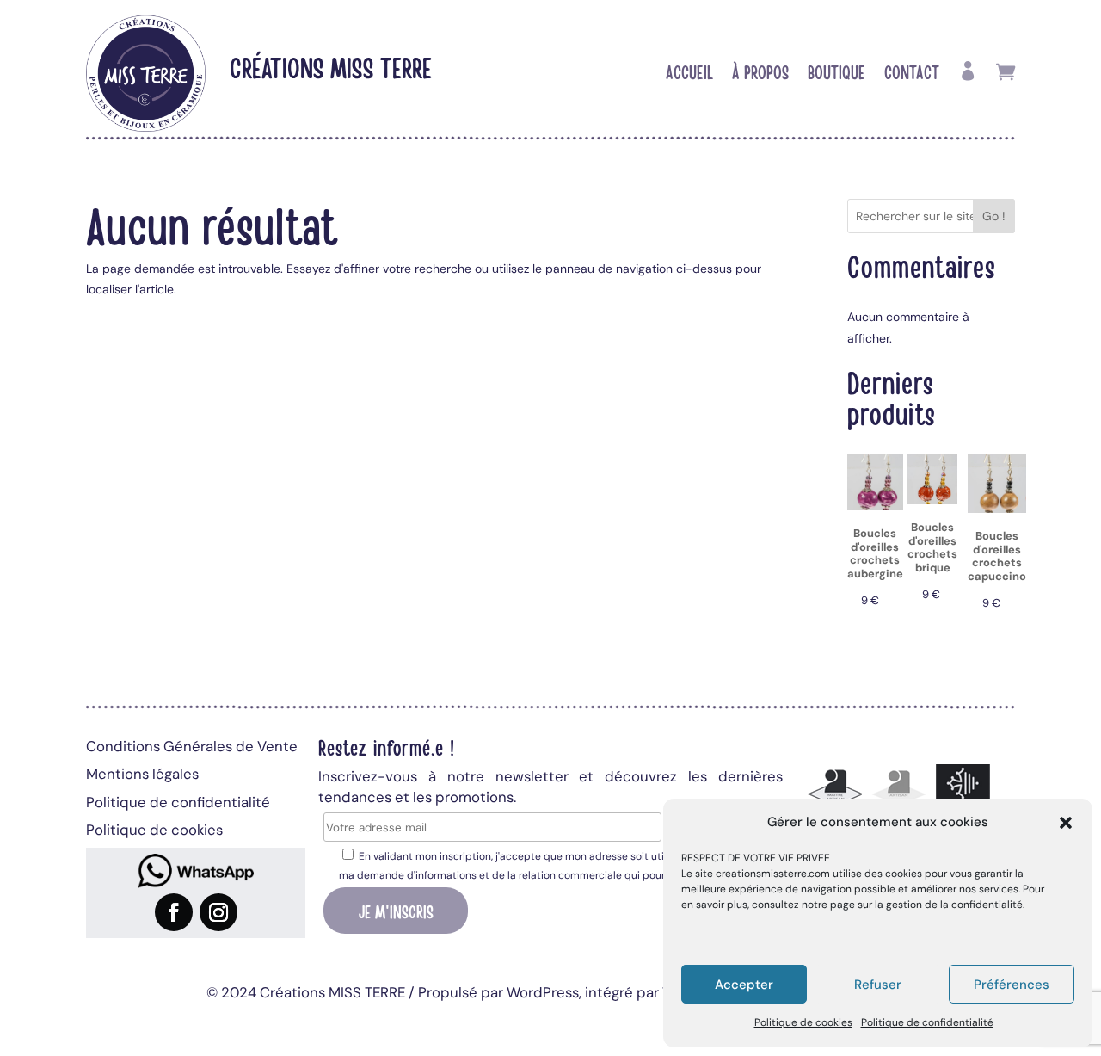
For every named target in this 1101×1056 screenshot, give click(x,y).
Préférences (1011, 984)
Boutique (836, 74)
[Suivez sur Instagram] (218, 912)
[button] (1065, 822)
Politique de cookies (803, 1022)
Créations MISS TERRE (331, 66)
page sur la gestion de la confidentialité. (927, 904)
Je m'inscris (396, 910)
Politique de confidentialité (927, 1022)
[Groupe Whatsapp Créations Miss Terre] (195, 871)
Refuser (877, 984)
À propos (760, 74)
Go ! (994, 216)
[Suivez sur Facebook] (174, 912)
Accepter (744, 984)
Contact (911, 74)
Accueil (689, 74)
